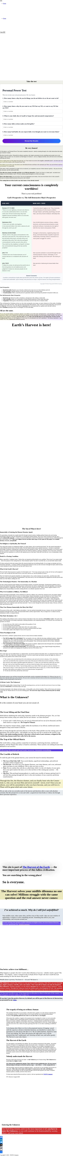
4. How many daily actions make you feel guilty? (18, 124)
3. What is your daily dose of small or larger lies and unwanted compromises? (28, 116)
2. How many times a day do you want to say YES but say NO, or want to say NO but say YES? (30, 107)
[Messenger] (31, 1142)
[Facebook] (31, 1137)
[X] (31, 1144)
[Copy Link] (31, 1147)
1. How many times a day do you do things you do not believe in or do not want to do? (31, 98)
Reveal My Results (31, 141)
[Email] (31, 1149)
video (15, 1000)
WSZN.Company (24, 924)
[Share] (31, 1152)
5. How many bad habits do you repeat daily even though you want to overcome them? (31, 132)
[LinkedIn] (31, 1140)
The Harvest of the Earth (36, 867)
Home (4, 18)
